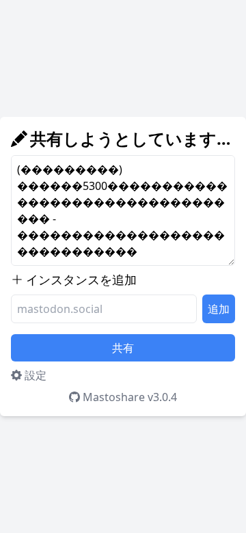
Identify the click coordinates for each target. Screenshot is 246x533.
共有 (123, 347)
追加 (219, 308)
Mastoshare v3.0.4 (130, 397)
